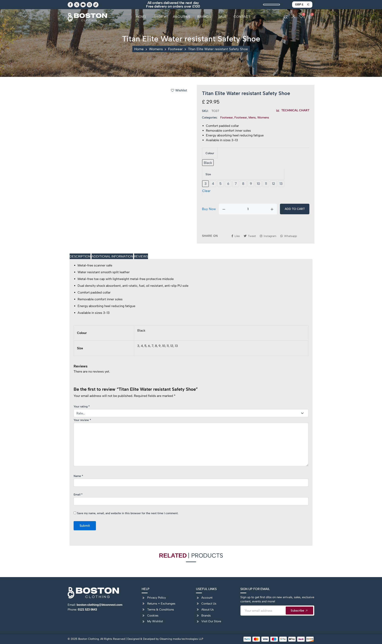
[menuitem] (160, 18)
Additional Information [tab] (112, 256)
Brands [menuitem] (204, 17)
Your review (82, 420)
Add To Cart (295, 209)
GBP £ (299, 4)
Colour (210, 153)
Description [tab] (80, 256)
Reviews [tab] (141, 256)
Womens (156, 49)
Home (139, 49)
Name (78, 476)
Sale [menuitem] (222, 17)
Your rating (82, 406)
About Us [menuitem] (181, 17)
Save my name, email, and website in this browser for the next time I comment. (127, 513)
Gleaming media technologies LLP (181, 639)
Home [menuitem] (141, 17)
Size (208, 174)
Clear (206, 191)
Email (78, 494)
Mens (252, 117)
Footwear (175, 49)
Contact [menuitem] (242, 17)
